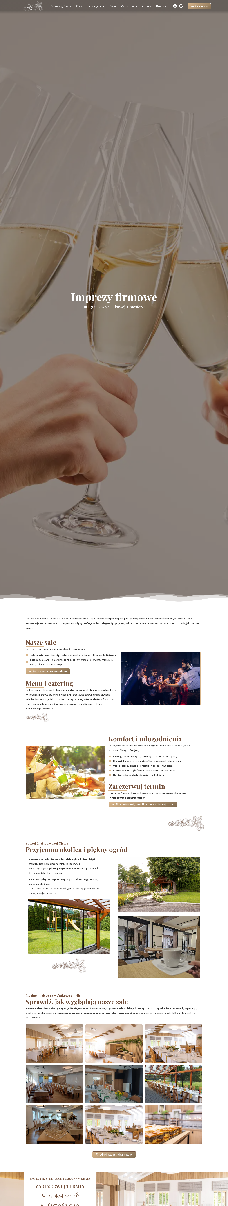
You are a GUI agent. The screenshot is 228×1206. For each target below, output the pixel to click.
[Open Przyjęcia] (103, 6)
